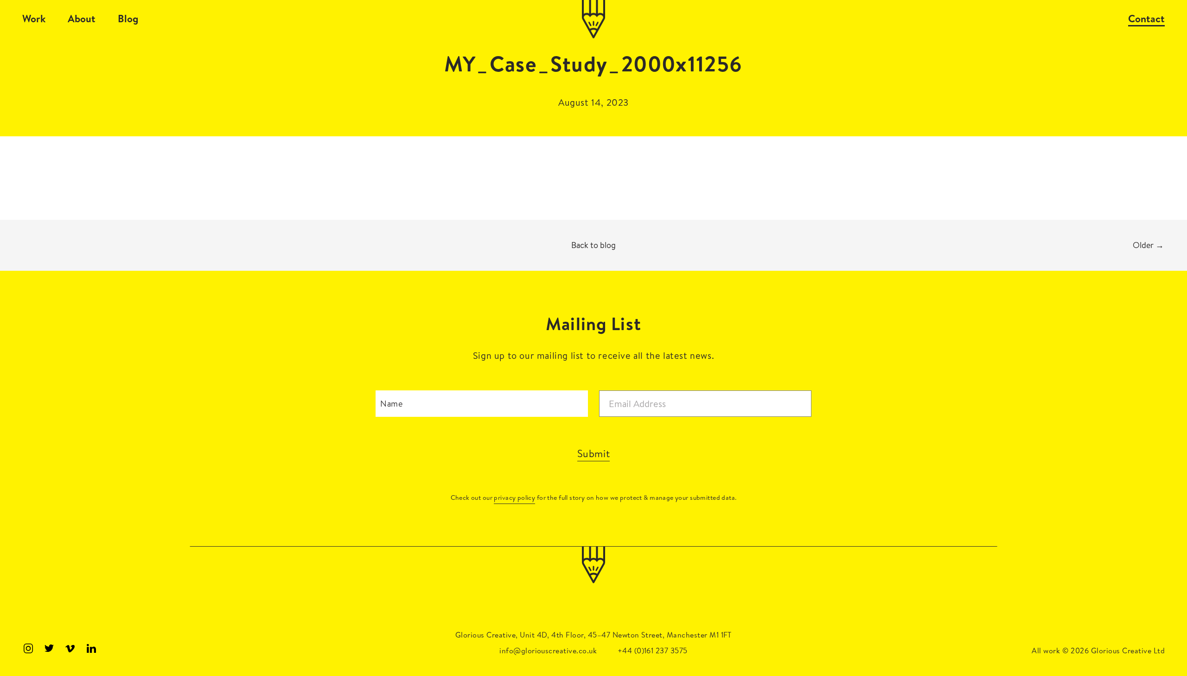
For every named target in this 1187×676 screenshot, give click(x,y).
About (82, 19)
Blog (128, 19)
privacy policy (514, 497)
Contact (1146, 19)
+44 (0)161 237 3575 (653, 650)
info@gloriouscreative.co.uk (548, 650)
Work (33, 19)
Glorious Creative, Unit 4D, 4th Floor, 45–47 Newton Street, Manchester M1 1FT (593, 635)
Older (1148, 245)
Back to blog (593, 245)
